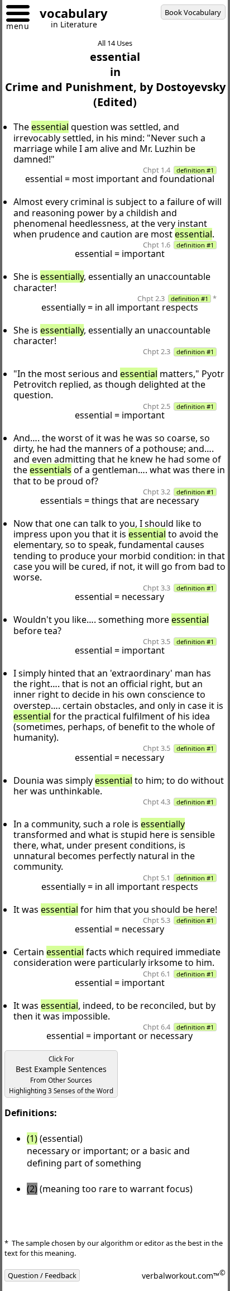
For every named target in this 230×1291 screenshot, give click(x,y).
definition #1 (195, 170)
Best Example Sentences (61, 1075)
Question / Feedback (42, 1275)
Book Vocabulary (193, 12)
